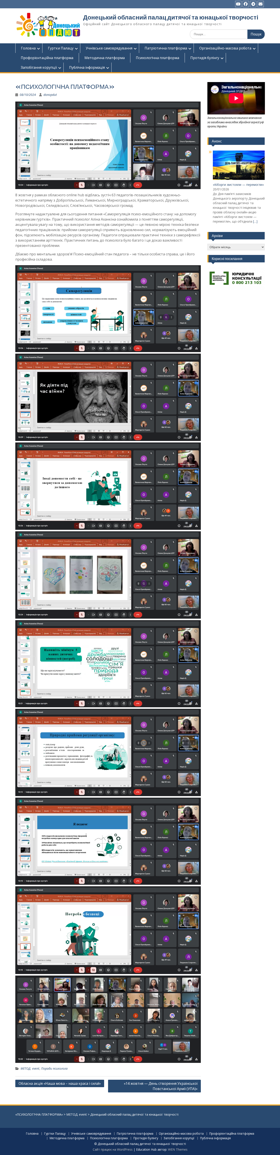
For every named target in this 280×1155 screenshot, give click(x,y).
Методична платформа (104, 57)
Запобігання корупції (39, 67)
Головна (28, 48)
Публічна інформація (87, 67)
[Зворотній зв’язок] (260, 4)
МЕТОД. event (30, 1068)
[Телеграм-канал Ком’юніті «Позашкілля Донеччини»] (253, 4)
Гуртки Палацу (61, 48)
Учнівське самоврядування (109, 48)
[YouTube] (238, 4)
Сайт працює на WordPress (113, 1149)
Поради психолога (54, 1068)
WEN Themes (177, 1149)
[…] (255, 221)
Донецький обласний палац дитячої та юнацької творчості (170, 17)
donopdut (50, 95)
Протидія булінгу (204, 57)
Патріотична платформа (166, 48)
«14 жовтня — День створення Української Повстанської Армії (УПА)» (161, 1086)
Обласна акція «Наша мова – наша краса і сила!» (60, 1083)
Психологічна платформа (157, 57)
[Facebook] (246, 4)
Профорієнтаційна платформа (47, 57)
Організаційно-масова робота (225, 48)
